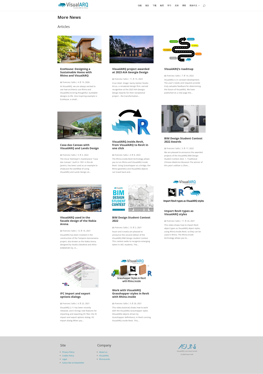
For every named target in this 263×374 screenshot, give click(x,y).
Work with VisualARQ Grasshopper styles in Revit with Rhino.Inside (130, 293)
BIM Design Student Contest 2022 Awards (183, 139)
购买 (162, 6)
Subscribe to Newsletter (73, 362)
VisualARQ (104, 355)
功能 (140, 6)
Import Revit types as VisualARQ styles (178, 212)
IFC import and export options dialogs (75, 295)
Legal (64, 359)
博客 (184, 6)
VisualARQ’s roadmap (178, 69)
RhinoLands (104, 359)
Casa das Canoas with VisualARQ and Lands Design (79, 146)
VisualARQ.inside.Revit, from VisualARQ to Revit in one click (130, 145)
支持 (177, 6)
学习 (169, 6)
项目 (147, 6)
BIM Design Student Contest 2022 (131, 219)
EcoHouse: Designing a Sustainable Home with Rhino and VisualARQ (76, 72)
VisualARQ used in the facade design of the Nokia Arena (78, 221)
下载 (154, 6)
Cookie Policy (68, 355)
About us (103, 352)
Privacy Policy (68, 352)
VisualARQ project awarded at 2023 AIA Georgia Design (130, 70)
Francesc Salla (69, 82)
